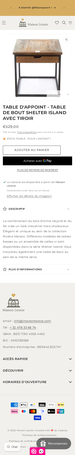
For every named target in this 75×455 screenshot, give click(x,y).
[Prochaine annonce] (64, 8)
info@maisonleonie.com (32, 321)
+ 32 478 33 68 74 (23, 327)
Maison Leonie (25, 430)
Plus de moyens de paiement (37, 170)
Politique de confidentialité (25, 441)
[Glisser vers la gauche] (51, 94)
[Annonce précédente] (11, 8)
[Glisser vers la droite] (68, 94)
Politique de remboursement (39, 435)
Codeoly (63, 430)
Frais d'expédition (27, 132)
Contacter (35, 446)
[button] (64, 23)
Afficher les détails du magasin (29, 196)
